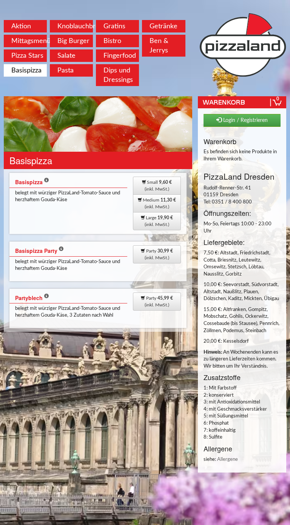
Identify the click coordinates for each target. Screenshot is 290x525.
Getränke (163, 26)
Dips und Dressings (118, 75)
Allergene (227, 459)
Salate (66, 55)
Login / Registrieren (245, 120)
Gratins (114, 26)
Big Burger (73, 41)
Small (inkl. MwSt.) (158, 185)
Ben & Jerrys (159, 46)
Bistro (112, 41)
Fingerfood (119, 55)
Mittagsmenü (29, 41)
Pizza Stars (27, 55)
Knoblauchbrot (75, 26)
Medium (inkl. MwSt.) (159, 203)
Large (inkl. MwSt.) (159, 221)
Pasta (65, 70)
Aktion (21, 26)
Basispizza (26, 70)
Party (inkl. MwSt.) (159, 254)
